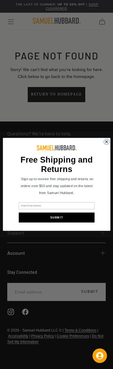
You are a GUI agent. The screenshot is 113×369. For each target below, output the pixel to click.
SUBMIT (56, 217)
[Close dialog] (106, 141)
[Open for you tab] (100, 355)
